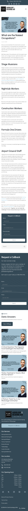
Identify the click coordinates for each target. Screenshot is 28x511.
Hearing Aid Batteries (6, 451)
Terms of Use (4, 500)
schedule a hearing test (8, 206)
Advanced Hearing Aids (6, 436)
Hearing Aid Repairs (5, 439)
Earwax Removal (5, 444)
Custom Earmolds (5, 449)
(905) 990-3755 (17, 1)
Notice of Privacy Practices (7, 497)
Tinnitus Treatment (5, 441)
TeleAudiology (4, 446)
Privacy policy (4, 503)
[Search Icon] (14, 246)
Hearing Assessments (6, 434)
